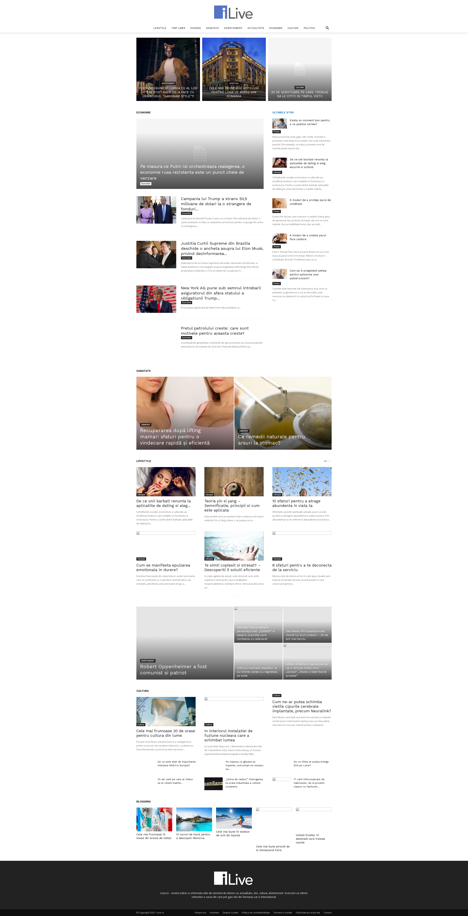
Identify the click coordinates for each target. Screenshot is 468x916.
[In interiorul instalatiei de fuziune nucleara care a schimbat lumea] (234, 711)
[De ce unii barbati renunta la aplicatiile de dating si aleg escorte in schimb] (279, 163)
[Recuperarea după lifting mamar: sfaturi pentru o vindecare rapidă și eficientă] (185, 419)
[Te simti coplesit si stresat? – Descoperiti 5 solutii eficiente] (234, 545)
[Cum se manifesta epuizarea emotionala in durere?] (166, 545)
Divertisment (233, 28)
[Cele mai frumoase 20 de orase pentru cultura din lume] (166, 711)
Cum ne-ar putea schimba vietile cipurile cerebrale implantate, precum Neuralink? (301, 706)
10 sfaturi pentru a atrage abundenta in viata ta (296, 503)
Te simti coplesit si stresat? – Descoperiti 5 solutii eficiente (232, 567)
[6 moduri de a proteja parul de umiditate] (279, 203)
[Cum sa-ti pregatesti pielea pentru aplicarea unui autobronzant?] (279, 274)
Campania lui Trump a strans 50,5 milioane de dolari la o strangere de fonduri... (216, 203)
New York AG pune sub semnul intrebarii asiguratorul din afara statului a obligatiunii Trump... (221, 293)
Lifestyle (159, 28)
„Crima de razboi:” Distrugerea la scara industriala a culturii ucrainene (244, 783)
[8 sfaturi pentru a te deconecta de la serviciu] (302, 545)
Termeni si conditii (282, 912)
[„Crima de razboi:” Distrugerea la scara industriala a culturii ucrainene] (213, 783)
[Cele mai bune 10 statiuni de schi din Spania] (234, 818)
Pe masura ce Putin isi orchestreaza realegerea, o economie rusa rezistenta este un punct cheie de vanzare (192, 172)
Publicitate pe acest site (308, 912)
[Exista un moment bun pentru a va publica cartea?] (279, 124)
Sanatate (212, 28)
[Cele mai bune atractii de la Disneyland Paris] (274, 825)
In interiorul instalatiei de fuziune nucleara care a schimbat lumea (228, 735)
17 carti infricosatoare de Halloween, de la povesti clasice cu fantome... (309, 783)
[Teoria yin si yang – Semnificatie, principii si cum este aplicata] (234, 481)
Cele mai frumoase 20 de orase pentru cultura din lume (165, 733)
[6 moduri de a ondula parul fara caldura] (279, 239)
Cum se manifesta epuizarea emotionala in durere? (163, 567)
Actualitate (256, 28)
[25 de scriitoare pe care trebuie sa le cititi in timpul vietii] (300, 69)
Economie (275, 28)
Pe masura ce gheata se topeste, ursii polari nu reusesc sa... (245, 765)
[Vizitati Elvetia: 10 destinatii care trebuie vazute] (314, 820)
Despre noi (200, 912)
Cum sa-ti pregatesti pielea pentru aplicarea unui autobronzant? (308, 274)
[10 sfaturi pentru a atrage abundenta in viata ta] (302, 481)
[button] (327, 28)
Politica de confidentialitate (256, 912)
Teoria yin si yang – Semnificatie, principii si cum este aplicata (232, 505)
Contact (328, 912)
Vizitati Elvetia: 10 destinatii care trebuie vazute (310, 839)
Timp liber (178, 28)
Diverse (195, 28)
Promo (276, 131)
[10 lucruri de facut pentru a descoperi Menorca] (194, 820)
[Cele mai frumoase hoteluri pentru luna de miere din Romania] (234, 69)
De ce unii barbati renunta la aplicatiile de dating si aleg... (163, 503)
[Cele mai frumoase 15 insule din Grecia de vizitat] (154, 820)
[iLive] (234, 12)
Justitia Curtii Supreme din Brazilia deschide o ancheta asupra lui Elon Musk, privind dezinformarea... (222, 248)
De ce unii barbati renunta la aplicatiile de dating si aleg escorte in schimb (309, 163)
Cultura (293, 28)
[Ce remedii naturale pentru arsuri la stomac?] (283, 419)
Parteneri (214, 912)
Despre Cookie (230, 912)
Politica (309, 28)
